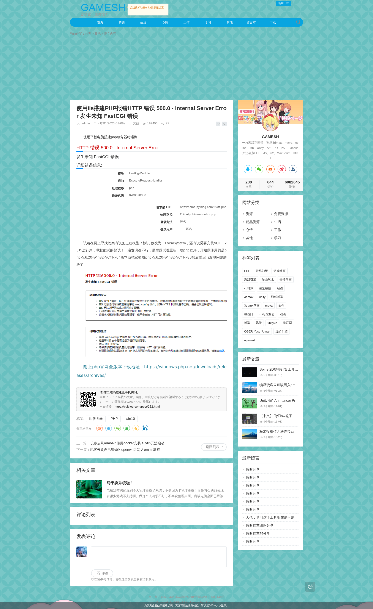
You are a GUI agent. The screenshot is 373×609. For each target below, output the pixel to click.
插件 (281, 305)
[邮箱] (270, 169)
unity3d (272, 323)
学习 (208, 22)
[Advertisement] (186, 68)
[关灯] (310, 587)
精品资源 (253, 222)
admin (85, 123)
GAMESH (103, 7)
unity (262, 297)
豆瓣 (126, 428)
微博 (99, 428)
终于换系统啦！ (120, 483)
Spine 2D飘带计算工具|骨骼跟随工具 (287, 369)
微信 (117, 428)
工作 (186, 22)
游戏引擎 (250, 279)
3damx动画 (251, 305)
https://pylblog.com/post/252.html (137, 406)
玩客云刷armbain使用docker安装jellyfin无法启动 (127, 443)
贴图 (280, 288)
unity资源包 (266, 314)
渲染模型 (265, 288)
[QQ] (248, 169)
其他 (230, 22)
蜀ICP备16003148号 (211, 597)
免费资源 (281, 214)
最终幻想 (262, 271)
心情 (165, 22)
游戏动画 (279, 271)
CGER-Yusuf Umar (257, 331)
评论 (104, 573)
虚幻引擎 (281, 331)
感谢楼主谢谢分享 (259, 525)
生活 (143, 22)
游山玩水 (268, 279)
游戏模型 (277, 297)
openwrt (249, 340)
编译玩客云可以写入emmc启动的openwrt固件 (294, 385)
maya (269, 305)
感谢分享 (253, 469)
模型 (247, 323)
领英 (145, 428)
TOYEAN (210, 602)
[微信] (259, 169)
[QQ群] (293, 169)
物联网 (287, 323)
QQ (108, 428)
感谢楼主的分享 (258, 533)
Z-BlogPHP (180, 602)
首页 (100, 22)
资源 (122, 22)
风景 (259, 323)
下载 (273, 22)
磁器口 (248, 314)
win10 (130, 419)
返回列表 (213, 447)
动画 (283, 314)
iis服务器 (96, 419)
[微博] (282, 169)
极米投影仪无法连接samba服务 (283, 431)
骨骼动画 (286, 279)
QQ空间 (136, 428)
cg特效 (248, 288)
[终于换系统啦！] (89, 489)
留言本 (251, 22)
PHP (114, 419)
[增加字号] (218, 124)
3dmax (248, 297)
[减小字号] (224, 124)
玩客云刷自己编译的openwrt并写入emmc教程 (125, 450)
